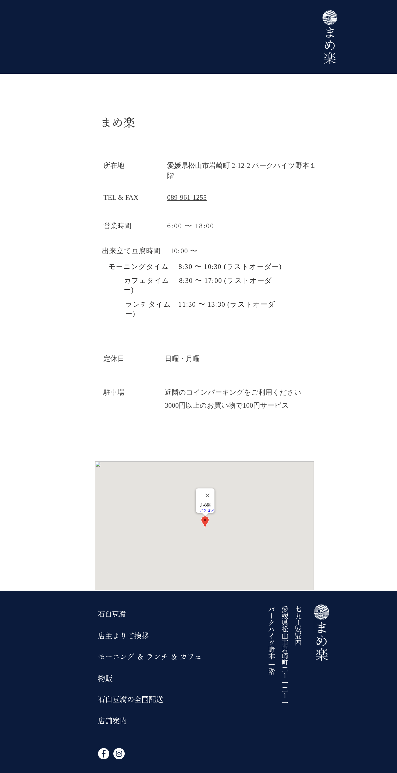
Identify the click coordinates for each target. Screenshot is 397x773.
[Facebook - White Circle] (103, 753)
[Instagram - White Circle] (119, 753)
